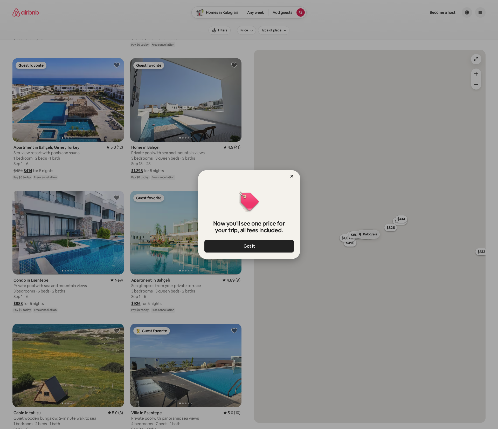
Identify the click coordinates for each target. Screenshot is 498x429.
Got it (249, 246)
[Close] (292, 176)
